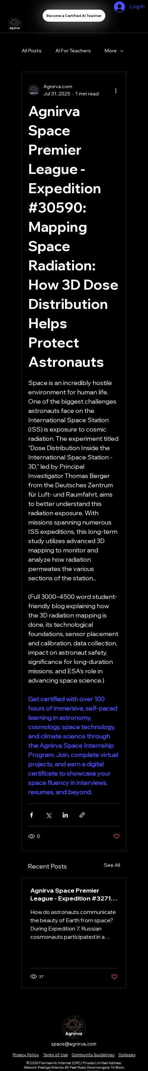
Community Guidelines (93, 1054)
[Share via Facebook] (31, 815)
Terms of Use (55, 1054)
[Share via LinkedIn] (65, 815)
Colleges (126, 1054)
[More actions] (116, 90)
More (111, 51)
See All (112, 865)
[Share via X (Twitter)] (48, 815)
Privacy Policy (26, 1054)
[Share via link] (82, 815)
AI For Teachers (73, 51)
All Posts (32, 51)
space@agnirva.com (73, 1044)
